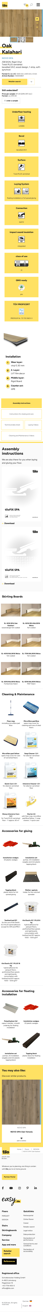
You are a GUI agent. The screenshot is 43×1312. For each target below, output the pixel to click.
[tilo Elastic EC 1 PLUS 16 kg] (11, 950)
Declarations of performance (29, 1239)
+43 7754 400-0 (8, 1286)
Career (26, 1223)
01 (37, 19)
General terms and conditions (30, 1245)
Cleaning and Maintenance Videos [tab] (21, 436)
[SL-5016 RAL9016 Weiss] (11, 668)
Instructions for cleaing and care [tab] (21, 414)
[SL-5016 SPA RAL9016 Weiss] (31, 610)
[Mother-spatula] (31, 877)
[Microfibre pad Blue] (31, 707)
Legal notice (27, 1231)
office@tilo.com (8, 1288)
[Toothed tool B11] (11, 907)
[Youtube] (11, 1188)
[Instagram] (19, 1188)
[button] (38, 5)
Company (7, 1235)
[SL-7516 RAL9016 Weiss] (31, 640)
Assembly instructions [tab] (21, 403)
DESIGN (5, 1220)
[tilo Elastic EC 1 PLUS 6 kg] (31, 907)
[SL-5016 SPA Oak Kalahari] (11, 610)
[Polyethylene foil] (11, 1008)
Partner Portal (9, 1177)
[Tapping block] (11, 877)
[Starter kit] (31, 800)
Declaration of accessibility (28, 1250)
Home (19, 1149)
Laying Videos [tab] (33, 425)
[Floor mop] (11, 707)
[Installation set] (31, 844)
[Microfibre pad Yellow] (11, 740)
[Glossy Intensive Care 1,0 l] (11, 800)
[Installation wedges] (11, 844)
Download (9, 523)
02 (37, 23)
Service (5, 1240)
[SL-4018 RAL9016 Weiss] (11, 640)
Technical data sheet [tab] (12, 425)
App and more (9, 1244)
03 (37, 27)
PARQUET (5, 1216)
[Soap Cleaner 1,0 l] (31, 740)
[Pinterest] (27, 1188)
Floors (5, 1211)
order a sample (12, 101)
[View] (21, 23)
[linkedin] (35, 1188)
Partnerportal (28, 1216)
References (9, 1261)
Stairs (5, 1225)
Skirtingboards (9, 1230)
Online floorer (28, 1219)
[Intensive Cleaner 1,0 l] (31, 770)
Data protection (29, 1234)
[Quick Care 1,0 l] (11, 770)
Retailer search (15, 82)
